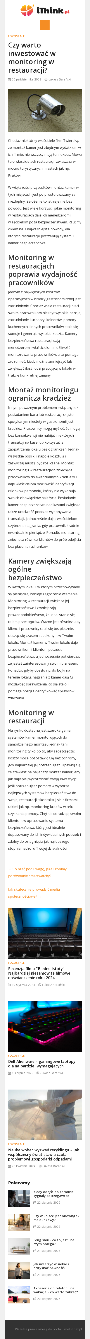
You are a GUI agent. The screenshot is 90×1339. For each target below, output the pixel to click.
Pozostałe (16, 36)
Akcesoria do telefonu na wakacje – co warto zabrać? (55, 1290)
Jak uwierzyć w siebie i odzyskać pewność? (51, 1266)
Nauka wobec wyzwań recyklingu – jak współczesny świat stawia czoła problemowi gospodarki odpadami (43, 1154)
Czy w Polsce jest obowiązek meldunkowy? (56, 1218)
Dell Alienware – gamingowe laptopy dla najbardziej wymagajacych (41, 1064)
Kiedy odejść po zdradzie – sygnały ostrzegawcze (54, 1194)
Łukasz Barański (59, 79)
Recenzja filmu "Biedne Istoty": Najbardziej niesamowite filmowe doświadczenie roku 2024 (39, 973)
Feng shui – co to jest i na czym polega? (53, 1242)
